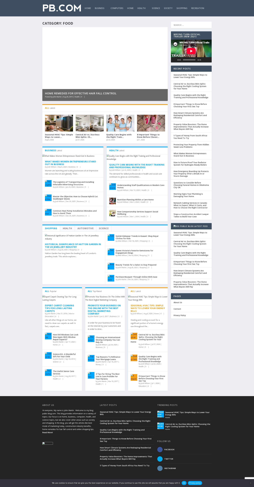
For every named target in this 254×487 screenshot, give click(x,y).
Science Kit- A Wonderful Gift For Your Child (64, 355)
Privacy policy (195, 483)
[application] (191, 51)
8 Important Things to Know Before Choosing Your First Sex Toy (152, 378)
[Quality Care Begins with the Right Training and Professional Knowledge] (120, 123)
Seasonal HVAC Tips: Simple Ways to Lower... (59, 135)
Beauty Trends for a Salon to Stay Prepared (136, 265)
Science (156, 8)
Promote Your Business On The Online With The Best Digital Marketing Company (104, 309)
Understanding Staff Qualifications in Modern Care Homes (140, 186)
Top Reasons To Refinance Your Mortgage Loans (108, 358)
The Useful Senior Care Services (63, 372)
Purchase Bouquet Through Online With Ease (136, 277)
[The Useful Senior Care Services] (48, 372)
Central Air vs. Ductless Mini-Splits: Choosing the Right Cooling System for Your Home (148, 338)
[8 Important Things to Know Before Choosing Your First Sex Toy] (151, 123)
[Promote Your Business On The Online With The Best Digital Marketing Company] (105, 298)
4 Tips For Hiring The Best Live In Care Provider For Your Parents (108, 376)
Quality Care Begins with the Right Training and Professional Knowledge (137, 166)
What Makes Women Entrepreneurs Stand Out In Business (70, 163)
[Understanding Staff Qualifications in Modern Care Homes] (112, 186)
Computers (117, 8)
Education (142, 386)
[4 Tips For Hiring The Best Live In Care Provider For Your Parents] (91, 375)
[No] (250, 483)
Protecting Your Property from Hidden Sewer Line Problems (191, 145)
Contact (177, 309)
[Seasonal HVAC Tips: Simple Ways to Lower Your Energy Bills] (59, 123)
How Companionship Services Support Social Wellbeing (137, 212)
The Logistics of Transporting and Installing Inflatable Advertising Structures (73, 183)
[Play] (174, 59)
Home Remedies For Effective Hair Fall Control (81, 93)
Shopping (181, 8)
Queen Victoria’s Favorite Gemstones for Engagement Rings (134, 251)
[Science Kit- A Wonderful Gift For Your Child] (48, 355)
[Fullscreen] (208, 59)
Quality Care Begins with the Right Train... (118, 135)
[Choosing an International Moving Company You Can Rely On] (91, 338)
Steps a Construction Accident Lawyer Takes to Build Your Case (191, 215)
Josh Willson (51, 167)
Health (141, 8)
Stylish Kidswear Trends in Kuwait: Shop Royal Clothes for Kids (137, 237)
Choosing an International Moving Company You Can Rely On (108, 339)
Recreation (197, 8)
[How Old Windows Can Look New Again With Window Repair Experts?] (48, 336)
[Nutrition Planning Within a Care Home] (112, 201)
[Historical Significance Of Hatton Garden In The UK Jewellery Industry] (73, 237)
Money (98, 364)
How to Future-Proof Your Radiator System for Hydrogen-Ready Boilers (190, 163)
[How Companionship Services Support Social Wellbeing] (112, 213)
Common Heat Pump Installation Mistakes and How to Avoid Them (75, 212)
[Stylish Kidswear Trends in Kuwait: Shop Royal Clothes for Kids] (111, 237)
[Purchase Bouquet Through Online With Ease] (111, 278)
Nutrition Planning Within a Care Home (135, 199)
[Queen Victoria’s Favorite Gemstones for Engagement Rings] (111, 252)
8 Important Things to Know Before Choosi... (148, 135)
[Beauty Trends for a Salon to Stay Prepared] (111, 266)
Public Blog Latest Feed (194, 226)
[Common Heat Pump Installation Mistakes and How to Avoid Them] (48, 212)
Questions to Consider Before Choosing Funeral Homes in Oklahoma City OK (191, 185)
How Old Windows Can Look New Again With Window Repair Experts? (65, 337)
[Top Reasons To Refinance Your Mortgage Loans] (91, 358)
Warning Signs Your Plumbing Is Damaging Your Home (188, 195)
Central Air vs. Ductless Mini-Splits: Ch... (87, 135)
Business (99, 8)
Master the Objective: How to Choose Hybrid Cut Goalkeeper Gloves (75, 197)
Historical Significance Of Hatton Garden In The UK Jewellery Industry (73, 245)
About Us (178, 302)
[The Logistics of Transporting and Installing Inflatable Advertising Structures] (48, 183)
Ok (184, 483)
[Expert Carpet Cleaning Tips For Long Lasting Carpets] (62, 298)
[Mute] (204, 59)
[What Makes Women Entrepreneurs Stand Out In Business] (72, 156)
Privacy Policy (180, 315)
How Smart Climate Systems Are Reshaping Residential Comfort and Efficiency (190, 115)
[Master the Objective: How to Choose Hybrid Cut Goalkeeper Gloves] (48, 197)
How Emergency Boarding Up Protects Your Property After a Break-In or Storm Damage (191, 173)
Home (88, 8)
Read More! (47, 432)
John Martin (57, 97)
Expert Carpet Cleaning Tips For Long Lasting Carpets (59, 308)
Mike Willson (122, 241)
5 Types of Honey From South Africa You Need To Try (190, 136)
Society (168, 8)
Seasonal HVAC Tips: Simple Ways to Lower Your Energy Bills (148, 308)
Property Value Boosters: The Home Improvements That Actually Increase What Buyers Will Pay (191, 126)
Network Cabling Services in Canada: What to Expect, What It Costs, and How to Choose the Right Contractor (191, 205)
